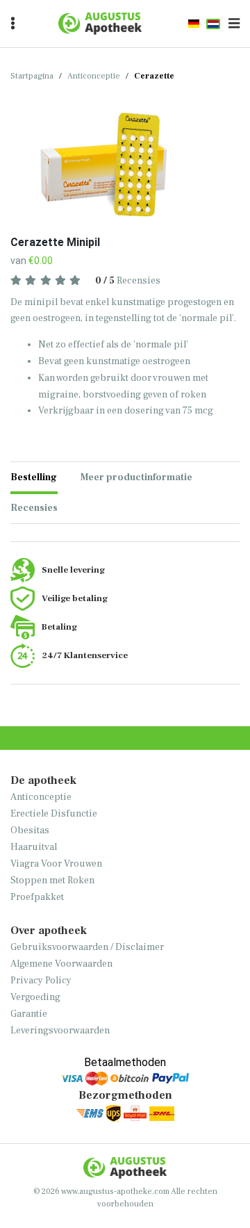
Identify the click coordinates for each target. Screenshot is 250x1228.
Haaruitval (33, 847)
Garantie (28, 1014)
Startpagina (31, 76)
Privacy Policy (41, 980)
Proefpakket (37, 897)
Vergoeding (35, 997)
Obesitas (29, 830)
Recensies (127, 280)
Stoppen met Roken (52, 880)
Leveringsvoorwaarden (60, 1030)
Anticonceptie (93, 76)
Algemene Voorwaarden (61, 964)
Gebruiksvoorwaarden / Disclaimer (87, 947)
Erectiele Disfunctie (53, 814)
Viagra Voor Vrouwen (56, 864)
